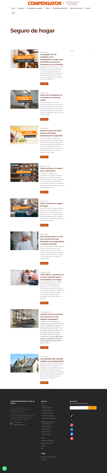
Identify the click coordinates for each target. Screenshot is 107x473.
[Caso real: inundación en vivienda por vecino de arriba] (24, 99)
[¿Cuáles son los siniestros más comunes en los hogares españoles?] (24, 318)
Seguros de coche (46, 426)
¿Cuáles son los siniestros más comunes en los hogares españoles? (51, 316)
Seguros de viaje (46, 434)
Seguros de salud (46, 431)
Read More (44, 83)
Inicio (42, 403)
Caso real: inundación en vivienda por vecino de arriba (51, 97)
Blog (42, 448)
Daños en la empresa (46, 443)
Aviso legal (44, 459)
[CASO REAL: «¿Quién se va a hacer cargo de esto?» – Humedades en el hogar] (24, 277)
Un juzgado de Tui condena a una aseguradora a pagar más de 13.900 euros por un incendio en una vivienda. (51, 59)
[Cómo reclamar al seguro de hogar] (24, 207)
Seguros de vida (46, 429)
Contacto (43, 446)
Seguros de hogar (46, 423)
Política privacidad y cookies (48, 457)
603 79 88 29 (17, 422)
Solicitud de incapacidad (47, 440)
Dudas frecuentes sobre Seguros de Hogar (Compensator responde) (51, 133)
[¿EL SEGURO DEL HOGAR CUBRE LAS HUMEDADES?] (24, 363)
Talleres (43, 438)
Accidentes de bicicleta (48, 413)
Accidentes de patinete (48, 415)
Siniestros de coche (47, 407)
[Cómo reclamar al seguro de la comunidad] (24, 172)
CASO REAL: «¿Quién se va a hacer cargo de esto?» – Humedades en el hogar (52, 277)
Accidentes (44, 406)
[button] (4, 468)
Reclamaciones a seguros (47, 422)
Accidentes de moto (47, 410)
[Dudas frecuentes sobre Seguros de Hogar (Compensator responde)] (24, 135)
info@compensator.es (19, 424)
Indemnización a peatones (49, 418)
